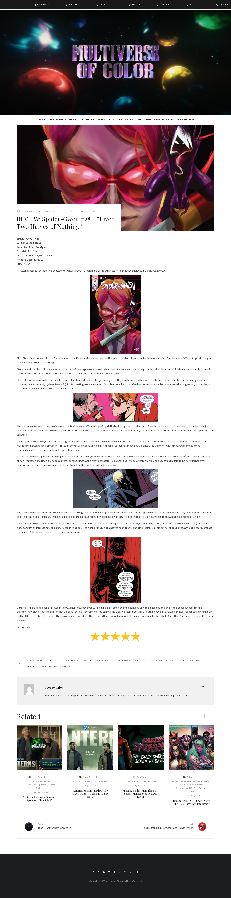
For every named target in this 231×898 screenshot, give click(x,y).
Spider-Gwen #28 (198, 661)
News (39, 119)
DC (28, 781)
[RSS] (125, 872)
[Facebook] (93, 872)
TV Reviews (102, 781)
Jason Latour (104, 661)
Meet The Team (186, 119)
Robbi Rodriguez (159, 661)
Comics (56, 211)
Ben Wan (141, 777)
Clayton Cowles (35, 661)
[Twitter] (98, 872)
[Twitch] (120, 872)
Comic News (203, 781)
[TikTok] (114, 872)
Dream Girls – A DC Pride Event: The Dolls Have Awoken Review (191, 802)
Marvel (65, 211)
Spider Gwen (178, 661)
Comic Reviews (44, 211)
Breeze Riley (28, 211)
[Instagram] (103, 872)
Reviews (74, 211)
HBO (79, 781)
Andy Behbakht (40, 777)
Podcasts (124, 119)
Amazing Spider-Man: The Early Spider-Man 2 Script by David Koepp (141, 793)
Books (175, 781)
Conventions (181, 788)
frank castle (55, 661)
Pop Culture (200, 788)
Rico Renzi (141, 661)
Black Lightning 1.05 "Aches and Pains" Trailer (167, 826)
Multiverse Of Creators (96, 119)
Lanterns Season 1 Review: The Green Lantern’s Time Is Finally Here (90, 793)
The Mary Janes (50, 667)
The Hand (32, 667)
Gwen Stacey (72, 661)
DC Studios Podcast (41, 781)
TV (94, 781)
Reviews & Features (62, 119)
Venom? (66, 667)
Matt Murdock (123, 661)
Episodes (42, 784)
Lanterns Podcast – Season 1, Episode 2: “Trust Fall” (39, 799)
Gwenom (88, 661)
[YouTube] (109, 872)
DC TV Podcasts (28, 784)
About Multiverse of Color (155, 119)
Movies (143, 781)
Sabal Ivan (192, 777)
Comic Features (187, 781)
